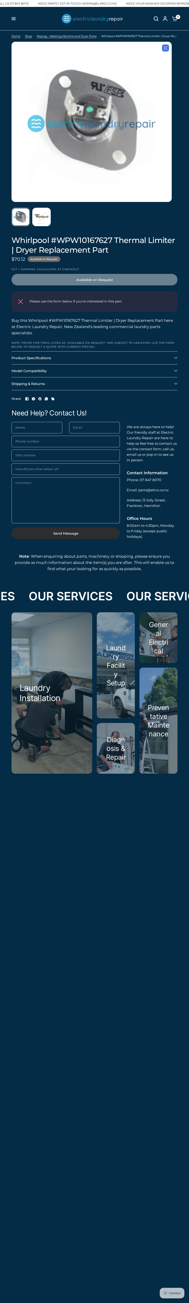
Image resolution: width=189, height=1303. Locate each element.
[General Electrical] (158, 637)
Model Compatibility (29, 371)
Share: (16, 398)
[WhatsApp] (46, 399)
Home (16, 36)
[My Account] (165, 18)
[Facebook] (27, 399)
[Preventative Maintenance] (158, 721)
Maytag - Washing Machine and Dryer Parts (67, 36)
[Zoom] (165, 47)
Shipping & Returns (28, 384)
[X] (33, 399)
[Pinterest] (40, 399)
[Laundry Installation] (52, 693)
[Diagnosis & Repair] (116, 748)
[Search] (156, 18)
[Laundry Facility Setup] (116, 665)
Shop (28, 36)
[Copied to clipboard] (53, 399)
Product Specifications (31, 358)
